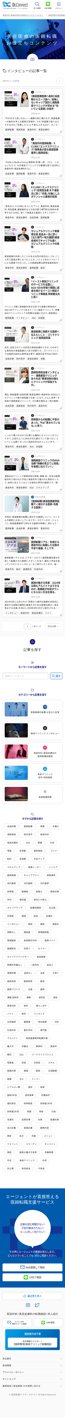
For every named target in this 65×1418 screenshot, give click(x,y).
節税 (30, 924)
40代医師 (11, 883)
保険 (42, 826)
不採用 (41, 1168)
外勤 (34, 1135)
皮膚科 (49, 916)
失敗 (40, 1119)
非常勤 (23, 850)
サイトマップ (9, 1379)
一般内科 (34, 964)
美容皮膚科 (12, 842)
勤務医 (25, 891)
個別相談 (38, 850)
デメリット (12, 1144)
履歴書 (27, 1021)
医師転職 (28, 826)
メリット (48, 1135)
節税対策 (54, 891)
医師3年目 (12, 1095)
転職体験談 (35, 907)
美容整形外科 (30, 940)
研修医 (10, 891)
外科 (9, 899)
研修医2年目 (13, 1111)
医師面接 (11, 875)
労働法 (25, 1046)
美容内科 (11, 1005)
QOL (22, 1054)
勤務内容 (44, 1127)
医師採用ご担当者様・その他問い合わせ (21, 1385)
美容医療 (41, 956)
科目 (44, 1160)
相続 (24, 916)
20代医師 (44, 883)
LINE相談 (50, 1322)
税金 (36, 916)
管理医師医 (43, 932)
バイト (10, 1013)
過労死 (42, 997)
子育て (56, 973)
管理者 (10, 1062)
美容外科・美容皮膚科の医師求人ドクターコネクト (23, 15)
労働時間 (49, 1152)
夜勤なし (11, 932)
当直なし (28, 973)
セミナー (42, 948)
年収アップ (39, 858)
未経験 (23, 858)
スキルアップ (13, 867)
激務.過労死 (13, 997)
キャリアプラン (31, 875)
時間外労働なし (14, 964)
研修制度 (28, 1103)
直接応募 (28, 1127)
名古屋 (52, 907)
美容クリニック (27, 1160)
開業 (40, 842)
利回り (27, 948)
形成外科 (11, 1030)
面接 (26, 1070)
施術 (30, 1087)
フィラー (36, 1079)
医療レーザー (34, 867)
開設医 (27, 932)
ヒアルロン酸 (13, 1087)
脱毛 (24, 1013)
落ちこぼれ (41, 1005)
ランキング (39, 1013)
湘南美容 (11, 834)
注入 (22, 1079)
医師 (42, 989)
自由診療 (11, 826)
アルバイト (12, 1038)
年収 (52, 842)
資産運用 (51, 875)
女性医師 (11, 1021)
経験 (9, 1079)
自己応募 (11, 1127)
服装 (38, 1070)
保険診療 (11, 973)
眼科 (9, 1054)
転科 (9, 858)
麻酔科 (56, 924)
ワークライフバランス (42, 1054)
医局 (42, 981)
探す (57, 676)
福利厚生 (11, 1103)
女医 (30, 989)
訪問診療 (26, 1119)
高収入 (50, 964)
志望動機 (52, 1070)
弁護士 (56, 826)
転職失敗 (54, 1119)
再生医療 (42, 1021)
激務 (29, 997)
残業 (29, 1111)
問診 (9, 1135)
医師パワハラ (13, 989)
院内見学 (28, 834)
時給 (41, 1111)
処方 (22, 1135)
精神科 (39, 1046)
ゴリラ (53, 850)
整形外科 (28, 1030)
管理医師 (11, 940)
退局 (55, 997)
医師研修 (28, 981)
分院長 (37, 1062)
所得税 (10, 916)
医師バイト (50, 940)
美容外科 (44, 834)
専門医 (43, 1030)
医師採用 (11, 981)
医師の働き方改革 (28, 1152)
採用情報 (7, 1365)
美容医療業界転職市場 (37, 1038)
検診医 (23, 899)
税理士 (39, 891)
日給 (53, 1111)
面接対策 (11, 1070)
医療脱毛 (11, 948)
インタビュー (13, 924)
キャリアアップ (14, 907)
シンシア (53, 867)
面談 (9, 1152)
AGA (28, 842)
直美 (42, 1087)
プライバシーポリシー (13, 1372)
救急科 (53, 1046)
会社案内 (7, 1358)
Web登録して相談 (35, 1267)
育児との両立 (40, 899)
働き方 (10, 1046)
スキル (51, 1062)
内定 (9, 1160)
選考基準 (29, 1095)
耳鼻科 (10, 1119)
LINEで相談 (35, 1277)
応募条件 (45, 1095)
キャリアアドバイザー (18, 956)
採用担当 (26, 1168)
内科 (57, 1021)
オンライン (50, 1144)
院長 (24, 1062)
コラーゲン (31, 1144)
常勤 (9, 850)
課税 (42, 924)
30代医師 (28, 883)
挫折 (26, 1005)
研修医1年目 (46, 1103)
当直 (42, 973)
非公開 (10, 1168)
